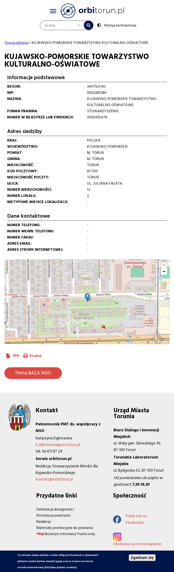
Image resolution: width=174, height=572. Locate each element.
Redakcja (43, 522)
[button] (87, 297)
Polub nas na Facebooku (136, 519)
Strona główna (16, 43)
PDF (16, 356)
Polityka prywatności (53, 515)
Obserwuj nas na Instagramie (137, 544)
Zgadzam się (142, 557)
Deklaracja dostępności (55, 509)
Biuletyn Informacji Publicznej (70, 534)
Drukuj (35, 356)
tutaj (58, 561)
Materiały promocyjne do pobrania (64, 528)
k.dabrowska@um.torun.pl (58, 445)
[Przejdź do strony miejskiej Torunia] (20, 429)
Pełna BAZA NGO (33, 373)
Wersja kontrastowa (120, 25)
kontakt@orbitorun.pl (54, 479)
